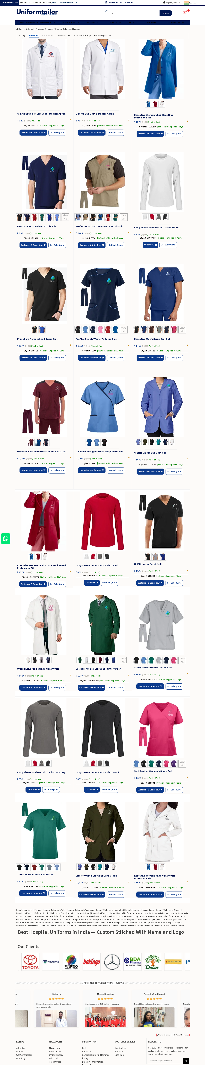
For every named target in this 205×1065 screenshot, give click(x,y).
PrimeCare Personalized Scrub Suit (37, 339)
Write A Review (165, 1035)
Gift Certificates (24, 1055)
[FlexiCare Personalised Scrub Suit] (44, 182)
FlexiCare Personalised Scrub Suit (36, 226)
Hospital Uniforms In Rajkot (165, 919)
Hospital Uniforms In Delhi (54, 910)
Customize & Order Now (32, 135)
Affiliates (20, 1048)
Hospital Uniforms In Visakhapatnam (117, 916)
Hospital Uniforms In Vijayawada (80, 922)
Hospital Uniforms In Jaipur (103, 913)
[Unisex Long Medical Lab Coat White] (44, 625)
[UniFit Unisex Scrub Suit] (161, 521)
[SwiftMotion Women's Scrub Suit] (161, 728)
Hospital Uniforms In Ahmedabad (139, 910)
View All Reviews (182, 1035)
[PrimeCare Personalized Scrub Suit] (44, 294)
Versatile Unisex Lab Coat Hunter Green (98, 669)
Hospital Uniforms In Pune (78, 913)
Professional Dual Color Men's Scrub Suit (99, 226)
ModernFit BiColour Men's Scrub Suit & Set (41, 451)
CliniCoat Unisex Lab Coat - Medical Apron (41, 113)
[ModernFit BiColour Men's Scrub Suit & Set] (44, 407)
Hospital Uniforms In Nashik (85, 919)
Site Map (119, 1055)
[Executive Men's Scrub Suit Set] (161, 294)
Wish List (53, 1058)
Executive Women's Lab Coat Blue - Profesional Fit (154, 116)
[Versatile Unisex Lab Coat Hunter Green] (102, 625)
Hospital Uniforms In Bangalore (80, 910)
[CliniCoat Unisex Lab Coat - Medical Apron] (44, 69)
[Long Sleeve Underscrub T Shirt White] (161, 182)
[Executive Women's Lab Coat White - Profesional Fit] (161, 832)
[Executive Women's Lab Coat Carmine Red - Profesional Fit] (44, 521)
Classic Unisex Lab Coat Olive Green (96, 875)
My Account (55, 1048)
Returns (119, 1051)
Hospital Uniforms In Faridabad (112, 919)
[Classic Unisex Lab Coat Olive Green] (102, 832)
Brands (19, 1051)
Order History (56, 1055)
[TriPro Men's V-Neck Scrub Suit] (44, 832)
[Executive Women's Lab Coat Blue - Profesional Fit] (161, 69)
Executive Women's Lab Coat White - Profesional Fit (155, 877)
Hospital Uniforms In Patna (145, 916)
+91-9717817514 (28, 2)
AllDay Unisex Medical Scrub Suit (153, 667)
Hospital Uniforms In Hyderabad (110, 910)
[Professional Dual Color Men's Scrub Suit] (103, 182)
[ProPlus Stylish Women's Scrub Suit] (103, 294)
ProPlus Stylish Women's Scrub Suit (96, 339)
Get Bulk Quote (52, 134)
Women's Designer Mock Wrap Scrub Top (99, 451)
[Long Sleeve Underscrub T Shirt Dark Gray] (44, 728)
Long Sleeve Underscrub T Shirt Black (97, 772)
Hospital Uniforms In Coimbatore (50, 922)
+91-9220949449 (43, 2)
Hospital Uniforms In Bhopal (87, 916)
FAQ (84, 1048)
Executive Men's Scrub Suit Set (152, 339)
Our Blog (20, 1058)
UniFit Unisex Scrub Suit (148, 564)
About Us (86, 1051)
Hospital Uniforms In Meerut (139, 919)
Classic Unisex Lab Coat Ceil (150, 452)
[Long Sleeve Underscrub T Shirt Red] (102, 521)
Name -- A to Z (48, 35)
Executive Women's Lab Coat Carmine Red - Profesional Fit (42, 566)
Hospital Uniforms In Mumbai (28, 910)
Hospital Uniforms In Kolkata (28, 913)
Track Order (55, 1062)
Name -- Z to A (64, 35)
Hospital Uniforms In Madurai (135, 922)
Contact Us (120, 1048)
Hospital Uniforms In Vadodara (171, 916)
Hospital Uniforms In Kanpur (156, 913)
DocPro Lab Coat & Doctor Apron (95, 113)
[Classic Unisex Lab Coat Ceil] (161, 407)
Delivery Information (93, 1062)
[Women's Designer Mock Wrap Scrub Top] (103, 407)
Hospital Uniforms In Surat (54, 913)
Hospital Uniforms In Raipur (161, 922)
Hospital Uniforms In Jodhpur (108, 922)
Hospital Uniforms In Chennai (168, 910)
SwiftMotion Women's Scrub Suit (153, 771)
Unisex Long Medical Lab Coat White (38, 669)
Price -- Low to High (82, 35)
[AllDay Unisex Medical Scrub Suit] (161, 625)
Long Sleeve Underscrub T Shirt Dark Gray (41, 772)
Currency (193, 3)
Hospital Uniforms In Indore (36, 916)
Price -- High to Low (102, 35)
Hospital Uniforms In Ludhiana (58, 919)
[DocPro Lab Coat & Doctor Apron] (103, 69)
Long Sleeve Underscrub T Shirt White (156, 227)
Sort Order (34, 35)
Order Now (150, 247)
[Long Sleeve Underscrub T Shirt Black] (102, 728)
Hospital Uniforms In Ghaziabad (30, 919)
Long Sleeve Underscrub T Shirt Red (97, 565)
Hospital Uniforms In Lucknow (129, 913)
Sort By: (22, 35)
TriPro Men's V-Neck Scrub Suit (35, 874)
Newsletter (55, 1051)
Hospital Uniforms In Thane (62, 916)
